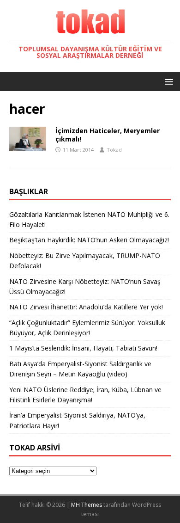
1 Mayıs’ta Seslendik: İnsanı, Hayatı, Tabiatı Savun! (83, 348)
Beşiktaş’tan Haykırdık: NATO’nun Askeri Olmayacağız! (89, 239)
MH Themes (86, 505)
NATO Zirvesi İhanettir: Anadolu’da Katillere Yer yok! (86, 306)
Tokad (114, 149)
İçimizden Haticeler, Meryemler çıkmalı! (107, 134)
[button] (167, 81)
